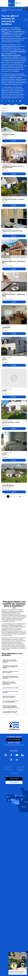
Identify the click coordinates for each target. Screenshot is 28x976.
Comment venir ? (14, 778)
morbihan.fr (14, 773)
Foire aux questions (14, 782)
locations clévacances (18, 51)
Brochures (7, 766)
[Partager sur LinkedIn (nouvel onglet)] (9, 101)
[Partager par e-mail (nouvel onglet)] (20, 101)
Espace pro (20, 766)
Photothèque (8, 769)
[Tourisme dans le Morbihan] (17, 3)
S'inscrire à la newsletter (14, 739)
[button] (26, 20)
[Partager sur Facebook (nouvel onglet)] (2, 101)
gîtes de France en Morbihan (11, 55)
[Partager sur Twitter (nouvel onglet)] (5, 101)
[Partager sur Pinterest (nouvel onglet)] (16, 101)
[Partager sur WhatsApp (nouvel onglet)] (13, 101)
